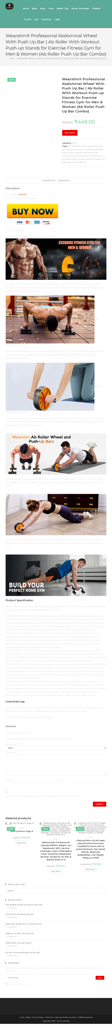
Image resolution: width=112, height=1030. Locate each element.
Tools (51, 8)
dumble (71, 146)
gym (64, 149)
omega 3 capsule (82, 152)
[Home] (6, 58)
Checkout (46, 19)
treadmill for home (87, 156)
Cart (36, 19)
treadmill (74, 156)
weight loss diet (77, 159)
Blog (34, 8)
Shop (42, 8)
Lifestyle (96, 8)
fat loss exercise (83, 146)
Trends (27, 19)
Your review (12, 752)
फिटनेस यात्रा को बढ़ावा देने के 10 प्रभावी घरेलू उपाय (24, 924)
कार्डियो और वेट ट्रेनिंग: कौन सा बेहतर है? (20, 933)
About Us (49, 1017)
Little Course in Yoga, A (21, 831)
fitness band (96, 146)
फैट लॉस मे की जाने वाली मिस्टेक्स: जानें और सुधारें (23, 952)
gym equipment (74, 149)
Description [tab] (49, 180)
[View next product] (104, 75)
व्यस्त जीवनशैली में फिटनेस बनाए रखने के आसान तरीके (24, 905)
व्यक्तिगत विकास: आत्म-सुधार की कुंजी (18, 943)
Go (99, 978)
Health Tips (62, 8)
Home (26, 8)
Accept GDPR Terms (18, 984)
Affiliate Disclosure (85, 1017)
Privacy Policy (37, 1017)
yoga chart (90, 159)
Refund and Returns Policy (65, 1017)
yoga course (71, 162)
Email (60, 780)
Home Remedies (80, 8)
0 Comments (12, 908)
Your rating (11, 744)
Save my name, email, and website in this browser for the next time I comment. (44, 796)
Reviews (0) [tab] (64, 180)
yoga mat (82, 162)
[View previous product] (100, 75)
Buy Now (70, 133)
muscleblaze (88, 149)
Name (9, 780)
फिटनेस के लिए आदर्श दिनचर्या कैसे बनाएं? (20, 914)
